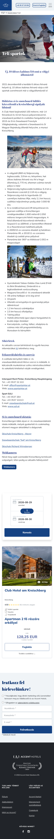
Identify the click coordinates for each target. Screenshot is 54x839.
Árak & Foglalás (39, 5)
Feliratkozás (27, 729)
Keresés (27, 532)
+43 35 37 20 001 (23, 5)
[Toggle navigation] (51, 5)
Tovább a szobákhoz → (27, 654)
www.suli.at (14, 406)
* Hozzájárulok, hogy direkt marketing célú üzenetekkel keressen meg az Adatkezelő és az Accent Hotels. (27, 697)
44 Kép (45, 582)
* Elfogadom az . (22, 703)
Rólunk (5, 796)
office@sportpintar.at (19, 385)
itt (17, 348)
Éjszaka (27, 512)
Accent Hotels (12, 13)
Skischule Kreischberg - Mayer (16, 433)
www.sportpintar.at (17, 388)
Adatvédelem (7, 802)
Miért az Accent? (9, 812)
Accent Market (35, 796)
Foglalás (27, 647)
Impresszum (7, 807)
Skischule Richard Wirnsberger (17, 446)
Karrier (32, 815)
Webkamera (9, 467)
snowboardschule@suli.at (22, 403)
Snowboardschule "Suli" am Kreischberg (21, 440)
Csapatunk (33, 810)
